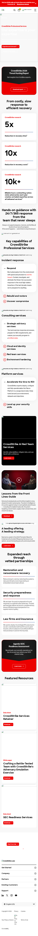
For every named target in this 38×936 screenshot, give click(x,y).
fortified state (13, 338)
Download (7, 724)
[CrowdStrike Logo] (3, 10)
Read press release (23, 4)
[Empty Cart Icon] (27, 10)
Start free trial (12, 844)
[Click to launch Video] (19, 480)
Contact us (25, 844)
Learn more (7, 458)
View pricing (18, 849)
